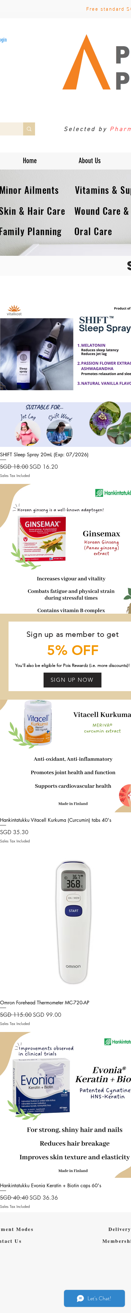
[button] (72, 680)
